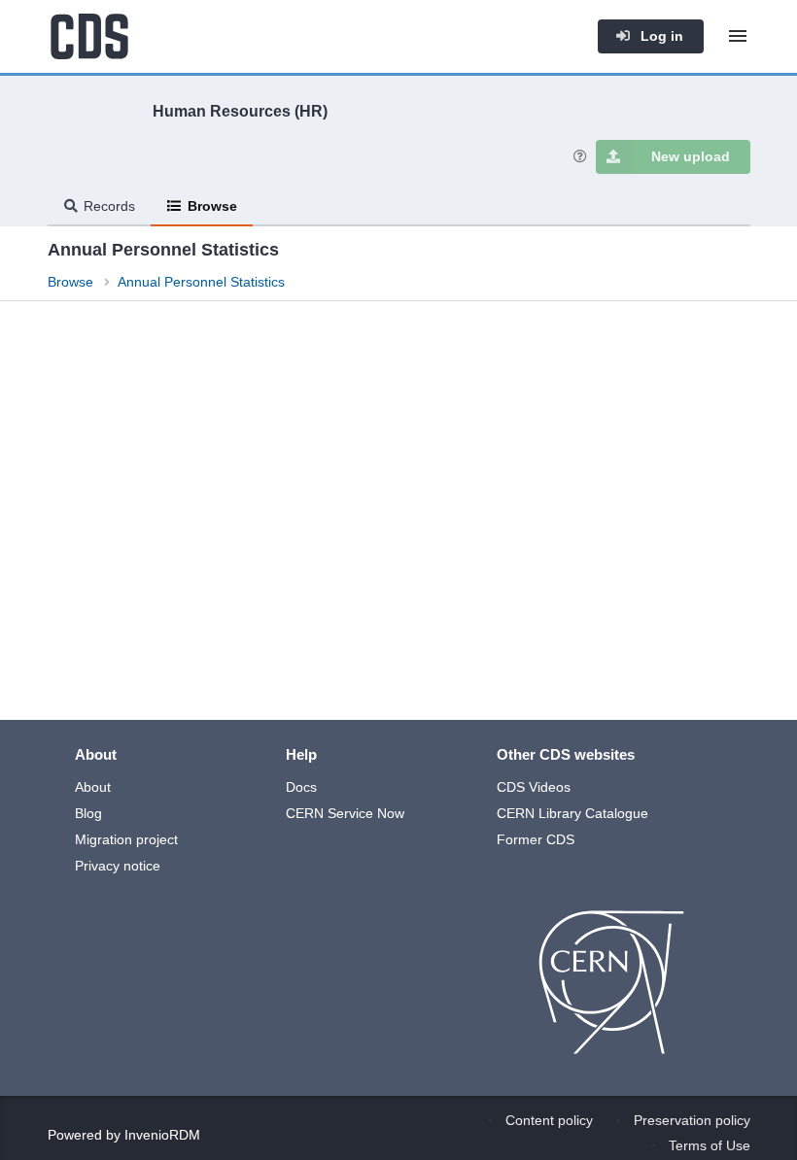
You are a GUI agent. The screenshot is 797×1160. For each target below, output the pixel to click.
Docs (301, 787)
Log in (660, 36)
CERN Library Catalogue (572, 813)
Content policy (549, 1120)
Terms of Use (709, 1145)
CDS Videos (534, 787)
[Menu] (738, 36)
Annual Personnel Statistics (201, 282)
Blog (88, 813)
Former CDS (535, 839)
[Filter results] (66, 346)
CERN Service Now (345, 813)
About (93, 787)
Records (109, 206)
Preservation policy (692, 1120)
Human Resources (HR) (240, 110)
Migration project (126, 839)
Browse (212, 206)
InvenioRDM (162, 1135)
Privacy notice (117, 865)
